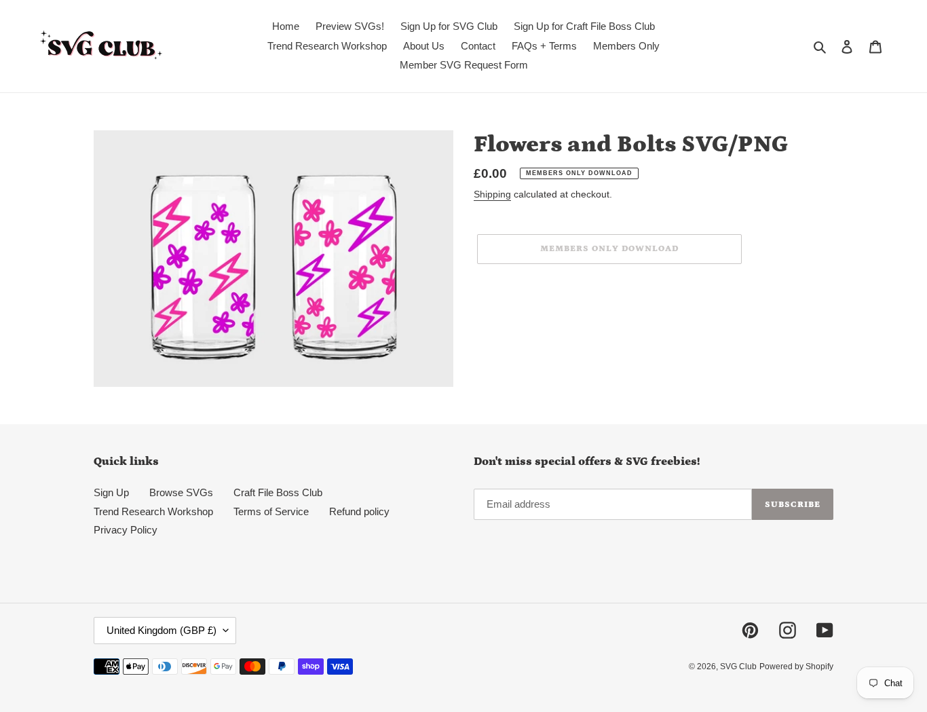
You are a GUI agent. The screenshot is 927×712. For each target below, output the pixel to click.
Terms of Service (271, 511)
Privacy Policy (125, 530)
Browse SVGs (181, 492)
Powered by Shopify (796, 666)
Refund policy (359, 511)
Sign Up (111, 492)
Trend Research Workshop (153, 511)
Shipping (492, 194)
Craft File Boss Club (277, 492)
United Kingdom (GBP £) (161, 630)
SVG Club (738, 666)
